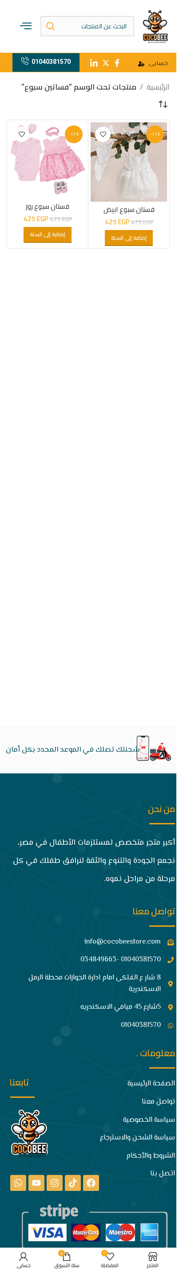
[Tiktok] (73, 1183)
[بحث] (50, 26)
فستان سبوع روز (47, 206)
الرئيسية (158, 87)
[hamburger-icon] (26, 26)
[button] (129, 238)
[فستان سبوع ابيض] (129, 162)
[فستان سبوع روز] (47, 160)
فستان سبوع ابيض (129, 209)
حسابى (158, 64)
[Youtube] (36, 1183)
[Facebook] (91, 1183)
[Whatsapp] (18, 1183)
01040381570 (51, 61)
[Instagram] (55, 1183)
